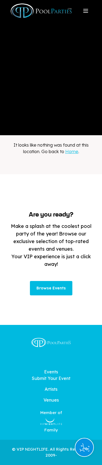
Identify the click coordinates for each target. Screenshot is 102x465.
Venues (51, 400)
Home (71, 151)
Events (51, 371)
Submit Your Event (51, 378)
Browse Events (51, 288)
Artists (51, 389)
